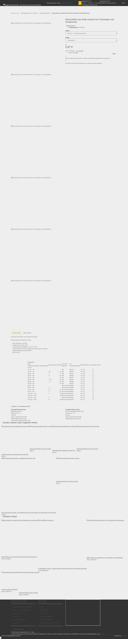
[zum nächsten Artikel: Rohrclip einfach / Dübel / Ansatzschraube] (94, 13)
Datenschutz (16, 616)
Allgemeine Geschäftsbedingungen (22, 607)
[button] (116, 3)
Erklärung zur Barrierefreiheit (21, 610)
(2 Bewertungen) (70, 25)
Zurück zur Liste (15, 13)
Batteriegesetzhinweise (19, 619)
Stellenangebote (44, 610)
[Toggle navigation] (3, 1)
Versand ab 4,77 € (105, 1)
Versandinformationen (46, 619)
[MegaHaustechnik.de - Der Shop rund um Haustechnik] (22, 5)
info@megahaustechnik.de (89, 5)
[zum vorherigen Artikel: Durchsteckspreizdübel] (91, 13)
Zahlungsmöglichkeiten (46, 616)
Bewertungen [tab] (27, 333)
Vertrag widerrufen (18, 629)
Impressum (15, 623)
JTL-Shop (124, 636)
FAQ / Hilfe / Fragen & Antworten (49, 623)
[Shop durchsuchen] (80, 3)
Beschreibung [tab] (16, 333)
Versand (80, 51)
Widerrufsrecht (16, 613)
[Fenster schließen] (12, 20)
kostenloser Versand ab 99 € (107, 3)
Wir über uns (43, 613)
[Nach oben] (0, 638)
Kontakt (42, 607)
